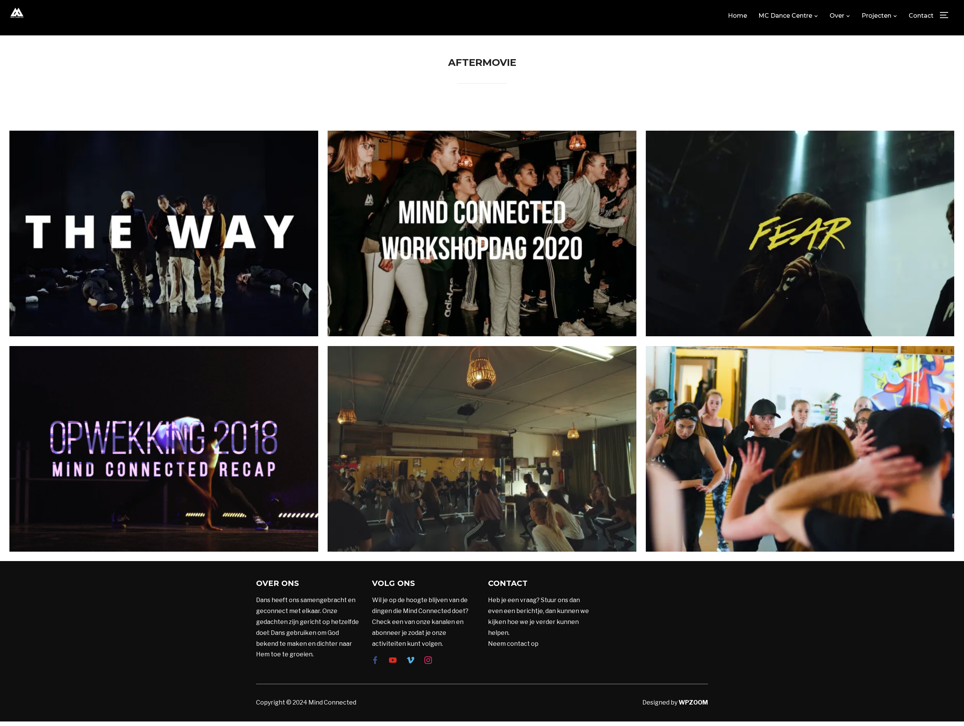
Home (737, 15)
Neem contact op (513, 643)
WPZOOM (693, 702)
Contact (921, 15)
